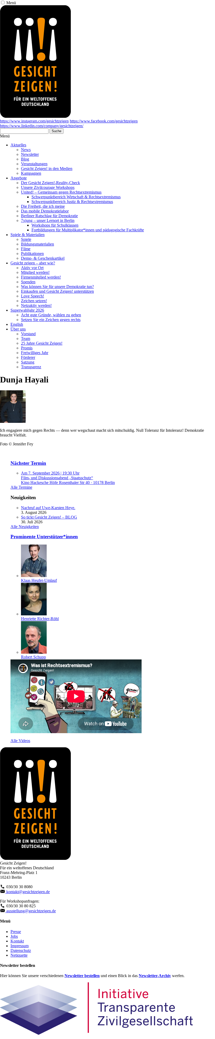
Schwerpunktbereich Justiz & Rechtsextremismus (72, 201)
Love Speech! (32, 296)
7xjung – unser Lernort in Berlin (47, 220)
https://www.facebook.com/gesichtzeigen (104, 121)
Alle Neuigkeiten (24, 526)
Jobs (14, 936)
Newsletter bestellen (82, 975)
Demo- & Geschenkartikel (42, 258)
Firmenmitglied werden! (41, 277)
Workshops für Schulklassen (54, 225)
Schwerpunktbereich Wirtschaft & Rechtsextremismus (76, 197)
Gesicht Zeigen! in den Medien (46, 168)
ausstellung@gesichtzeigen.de (30, 911)
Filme (25, 249)
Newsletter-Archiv (155, 975)
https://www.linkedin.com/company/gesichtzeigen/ (41, 126)
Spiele (26, 239)
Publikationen (32, 253)
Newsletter (30, 154)
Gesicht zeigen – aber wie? (32, 263)
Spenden (28, 282)
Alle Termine (21, 487)
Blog (25, 159)
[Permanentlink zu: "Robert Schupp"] (34, 652)
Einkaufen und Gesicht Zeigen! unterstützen (57, 291)
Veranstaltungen (34, 164)
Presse (15, 931)
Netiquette (19, 955)
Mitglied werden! (35, 272)
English (16, 324)
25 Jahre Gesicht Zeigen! (41, 343)
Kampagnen (31, 173)
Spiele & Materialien (27, 234)
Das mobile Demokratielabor (45, 211)
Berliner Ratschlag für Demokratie (49, 216)
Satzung (27, 362)
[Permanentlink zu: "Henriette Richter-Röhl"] (34, 614)
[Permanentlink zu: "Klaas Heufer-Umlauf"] (34, 575)
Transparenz (31, 367)
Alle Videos (20, 740)
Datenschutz (20, 950)
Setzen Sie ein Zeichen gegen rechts (50, 319)
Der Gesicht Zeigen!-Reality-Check (50, 182)
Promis (27, 348)
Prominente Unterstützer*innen (44, 536)
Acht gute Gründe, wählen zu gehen (51, 315)
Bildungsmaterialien (37, 244)
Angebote (18, 178)
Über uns (18, 329)
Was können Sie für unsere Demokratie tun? (57, 286)
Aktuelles (18, 145)
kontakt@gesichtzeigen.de (27, 891)
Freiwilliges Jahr (34, 352)
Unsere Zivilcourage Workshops (47, 187)
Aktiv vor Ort (32, 267)
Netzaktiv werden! (36, 305)
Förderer (28, 357)
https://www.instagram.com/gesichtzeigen (34, 121)
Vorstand (28, 334)
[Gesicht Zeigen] (35, 116)
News (26, 149)
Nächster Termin (28, 463)
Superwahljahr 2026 (27, 310)
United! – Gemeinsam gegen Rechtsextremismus (61, 192)
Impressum (19, 946)
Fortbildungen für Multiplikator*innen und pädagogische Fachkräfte (87, 230)
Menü (11, 3)
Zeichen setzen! (34, 301)
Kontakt (17, 941)
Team (25, 338)
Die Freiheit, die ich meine (43, 206)
